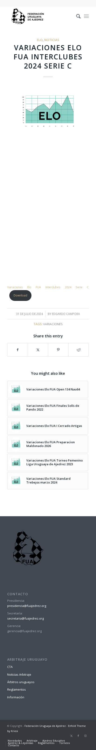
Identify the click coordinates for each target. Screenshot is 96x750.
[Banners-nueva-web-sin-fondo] (39, 16)
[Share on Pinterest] (58, 349)
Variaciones (53, 324)
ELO (40, 40)
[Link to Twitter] (71, 735)
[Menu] (86, 16)
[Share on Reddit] (79, 349)
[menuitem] (76, 16)
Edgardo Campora (66, 314)
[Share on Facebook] (17, 349)
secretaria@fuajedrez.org (25, 618)
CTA (10, 667)
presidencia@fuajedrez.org (26, 606)
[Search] (76, 16)
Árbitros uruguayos (20, 682)
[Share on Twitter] (38, 349)
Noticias (51, 40)
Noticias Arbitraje (19, 674)
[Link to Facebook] (78, 735)
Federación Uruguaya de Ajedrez (45, 726)
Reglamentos (16, 689)
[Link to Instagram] (85, 735)
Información (15, 697)
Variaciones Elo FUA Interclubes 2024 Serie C (48, 287)
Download (20, 295)
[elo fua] (48, 111)
